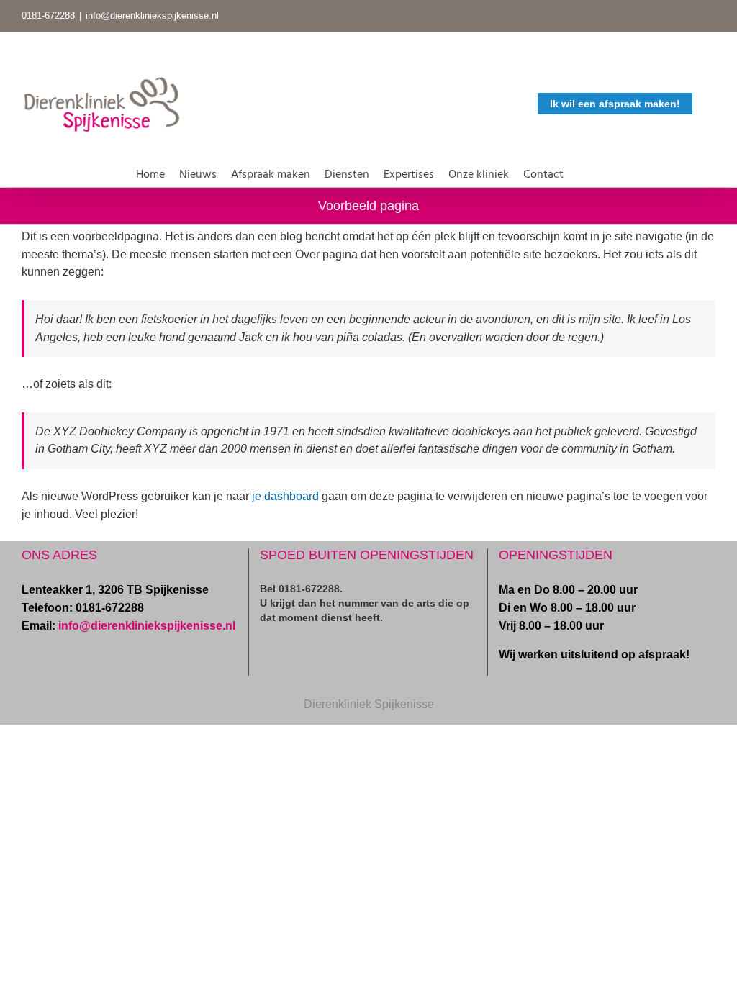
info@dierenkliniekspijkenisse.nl (152, 15)
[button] (582, 172)
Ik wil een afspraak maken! (615, 103)
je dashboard (285, 496)
